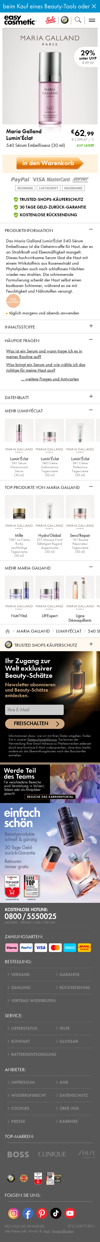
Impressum (23, 1082)
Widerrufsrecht (28, 1095)
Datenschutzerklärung (42, 739)
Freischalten (31, 723)
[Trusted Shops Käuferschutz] (11, 1178)
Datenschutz (73, 1095)
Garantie (69, 974)
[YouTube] (70, 1213)
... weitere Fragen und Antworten (50, 379)
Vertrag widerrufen (33, 1000)
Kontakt (20, 1041)
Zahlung (21, 987)
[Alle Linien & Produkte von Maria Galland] (50, 40)
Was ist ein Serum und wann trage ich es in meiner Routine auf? (44, 353)
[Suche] (78, 20)
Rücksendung (74, 987)
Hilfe (64, 1028)
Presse (18, 1121)
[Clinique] (52, 1154)
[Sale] (50, 20)
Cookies (20, 1108)
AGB (63, 1082)
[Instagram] (14, 1213)
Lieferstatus (24, 1028)
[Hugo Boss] (18, 1154)
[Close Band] (93, 6)
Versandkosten (62, 1231)
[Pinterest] (42, 1213)
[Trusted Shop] (64, 20)
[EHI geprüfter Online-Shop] (24, 1178)
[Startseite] (7, 631)
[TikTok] (56, 1213)
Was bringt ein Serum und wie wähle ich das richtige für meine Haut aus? (45, 367)
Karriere (68, 1121)
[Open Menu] (21, 20)
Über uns (69, 1108)
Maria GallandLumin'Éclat (24, 135)
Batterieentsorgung (33, 1054)
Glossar (68, 1041)
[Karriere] (50, 783)
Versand (20, 974)
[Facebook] (28, 1213)
